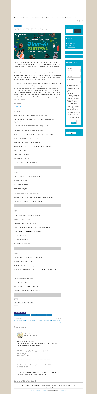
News (74, 17)
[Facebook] (77, 20)
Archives (68, 131)
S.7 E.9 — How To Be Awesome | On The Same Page (34, 352)
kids (33, 314)
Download (18, 106)
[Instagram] (79, 20)
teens (50, 314)
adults (17, 314)
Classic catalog (71, 47)
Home (16, 17)
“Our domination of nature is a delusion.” (24, 319)
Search (77, 31)
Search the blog (71, 27)
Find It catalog (71, 45)
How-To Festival (26, 314)
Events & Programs (65, 17)
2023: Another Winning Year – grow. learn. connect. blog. (34, 365)
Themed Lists (45, 17)
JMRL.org (70, 41)
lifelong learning (41, 314)
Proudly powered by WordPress (38, 390)
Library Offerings (35, 17)
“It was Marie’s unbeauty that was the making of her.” (49, 320)
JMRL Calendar (71, 43)
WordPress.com (62, 390)
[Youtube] (82, 20)
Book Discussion (24, 17)
